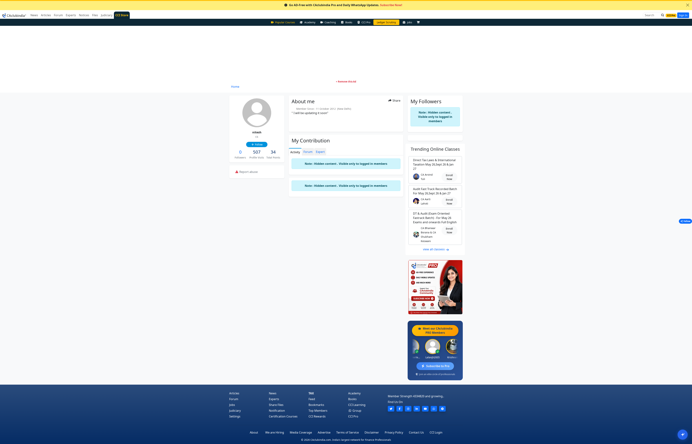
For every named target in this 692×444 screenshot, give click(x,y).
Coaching (330, 22)
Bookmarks (316, 405)
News (272, 393)
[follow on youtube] (425, 409)
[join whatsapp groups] (434, 409)
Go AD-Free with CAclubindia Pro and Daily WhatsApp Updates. (345, 5)
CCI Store (121, 15)
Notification (277, 411)
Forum (233, 399)
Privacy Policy (394, 432)
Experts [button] (71, 15)
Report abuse (248, 172)
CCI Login (436, 432)
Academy (309, 22)
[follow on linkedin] (417, 409)
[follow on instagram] (408, 409)
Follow (258, 144)
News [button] (34, 15)
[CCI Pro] (435, 287)
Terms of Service (347, 432)
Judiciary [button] (106, 15)
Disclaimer (372, 432)
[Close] (687, 5)
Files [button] (95, 15)
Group (356, 411)
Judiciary (235, 411)
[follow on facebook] (399, 409)
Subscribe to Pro (437, 366)
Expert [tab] (320, 152)
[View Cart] (419, 22)
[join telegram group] (442, 409)
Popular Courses (285, 22)
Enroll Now (449, 177)
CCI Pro (365, 22)
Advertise (324, 432)
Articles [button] (46, 15)
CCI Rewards (317, 416)
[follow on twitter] (391, 409)
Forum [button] (58, 15)
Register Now (386, 22)
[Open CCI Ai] (683, 435)
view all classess (434, 249)
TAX (311, 393)
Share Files (276, 405)
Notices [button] (84, 15)
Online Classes (435, 149)
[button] (661, 15)
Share (396, 101)
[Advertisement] (346, 53)
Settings (234, 416)
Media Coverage (301, 432)
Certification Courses (283, 416)
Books (348, 22)
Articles (234, 393)
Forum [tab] (307, 152)
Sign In (683, 15)
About (254, 432)
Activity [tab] (295, 152)
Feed (312, 399)
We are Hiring (274, 432)
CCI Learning (356, 405)
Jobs (409, 22)
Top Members (318, 411)
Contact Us (416, 432)
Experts (274, 399)
